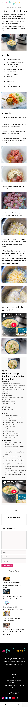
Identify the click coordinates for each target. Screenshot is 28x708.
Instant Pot (18, 7)
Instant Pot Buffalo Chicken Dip (10, 509)
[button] (26, 2)
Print (5, 370)
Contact (14, 677)
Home (7, 7)
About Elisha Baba (14, 517)
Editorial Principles (14, 683)
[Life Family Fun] (14, 2)
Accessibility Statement (14, 680)
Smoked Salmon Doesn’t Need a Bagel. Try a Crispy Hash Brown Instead (12, 585)
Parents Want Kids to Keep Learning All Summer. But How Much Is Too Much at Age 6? (13, 632)
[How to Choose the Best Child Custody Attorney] (6, 614)
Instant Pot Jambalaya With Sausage (11, 510)
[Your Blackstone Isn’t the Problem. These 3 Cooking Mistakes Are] (6, 592)
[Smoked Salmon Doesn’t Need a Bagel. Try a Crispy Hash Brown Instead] (6, 579)
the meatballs (9, 213)
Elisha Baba (6, 14)
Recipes (12, 7)
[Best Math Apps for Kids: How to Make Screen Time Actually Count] (6, 603)
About (14, 674)
